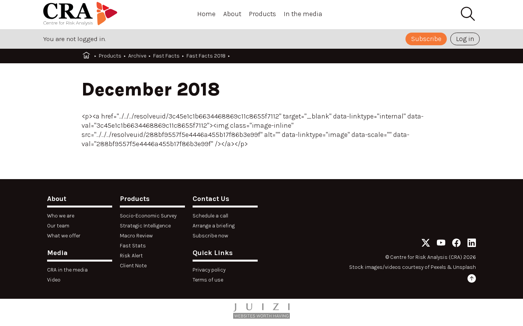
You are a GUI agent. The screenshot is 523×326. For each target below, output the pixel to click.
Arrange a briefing (214, 225)
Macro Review (136, 235)
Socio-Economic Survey (148, 215)
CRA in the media (67, 270)
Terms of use (208, 280)
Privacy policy (209, 270)
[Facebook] (456, 244)
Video (53, 280)
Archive (137, 56)
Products (262, 14)
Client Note (133, 265)
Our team (58, 225)
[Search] (467, 14)
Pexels (438, 267)
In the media (303, 14)
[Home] (81, 15)
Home (206, 14)
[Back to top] (471, 280)
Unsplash (464, 267)
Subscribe (426, 39)
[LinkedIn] (471, 244)
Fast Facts (166, 56)
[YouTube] (441, 244)
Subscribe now (210, 235)
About (232, 14)
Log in (465, 39)
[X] (426, 244)
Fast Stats (133, 245)
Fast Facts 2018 (206, 56)
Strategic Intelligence (145, 225)
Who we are (60, 215)
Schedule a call (210, 215)
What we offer (63, 235)
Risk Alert (131, 255)
